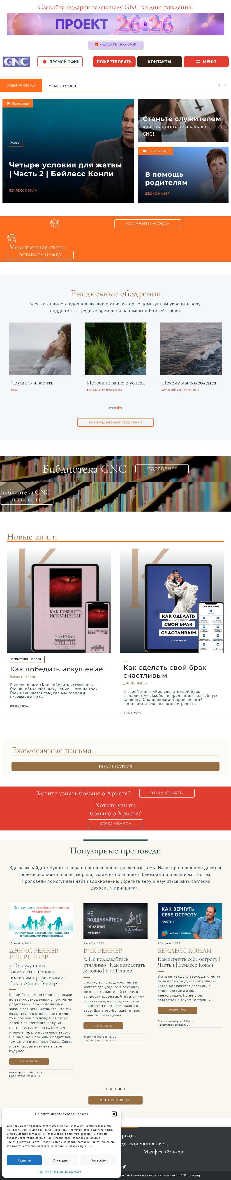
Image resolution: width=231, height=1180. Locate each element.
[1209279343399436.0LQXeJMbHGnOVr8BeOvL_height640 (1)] (190, 905)
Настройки (99, 1160)
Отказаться (62, 1160)
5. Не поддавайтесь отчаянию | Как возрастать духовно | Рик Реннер (114, 964)
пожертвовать (114, 62)
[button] (114, 1114)
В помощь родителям (166, 178)
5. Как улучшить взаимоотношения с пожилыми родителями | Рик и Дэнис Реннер (37, 974)
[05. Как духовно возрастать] (115, 905)
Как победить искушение (56, 669)
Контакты (159, 62)
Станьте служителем (182, 119)
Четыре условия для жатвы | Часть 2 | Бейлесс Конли (65, 169)
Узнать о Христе (63, 86)
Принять (24, 1160)
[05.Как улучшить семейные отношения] (41, 905)
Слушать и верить (32, 382)
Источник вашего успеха (116, 382)
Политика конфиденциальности (59, 1171)
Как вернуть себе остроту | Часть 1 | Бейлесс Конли (189, 961)
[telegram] (124, 1167)
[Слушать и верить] (40, 325)
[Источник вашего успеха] (116, 325)
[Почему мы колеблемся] (191, 325)
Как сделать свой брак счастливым (164, 671)
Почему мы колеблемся (189, 382)
